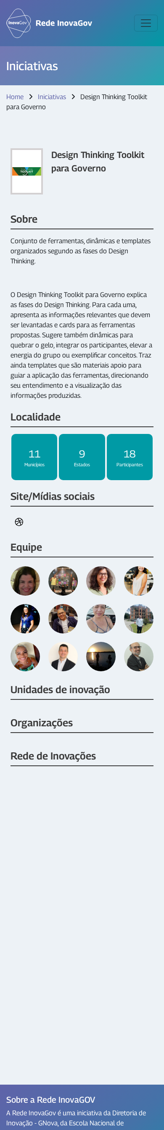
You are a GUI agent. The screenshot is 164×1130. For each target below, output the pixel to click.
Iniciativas (52, 97)
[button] (19, 522)
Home (15, 97)
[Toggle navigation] (146, 23)
